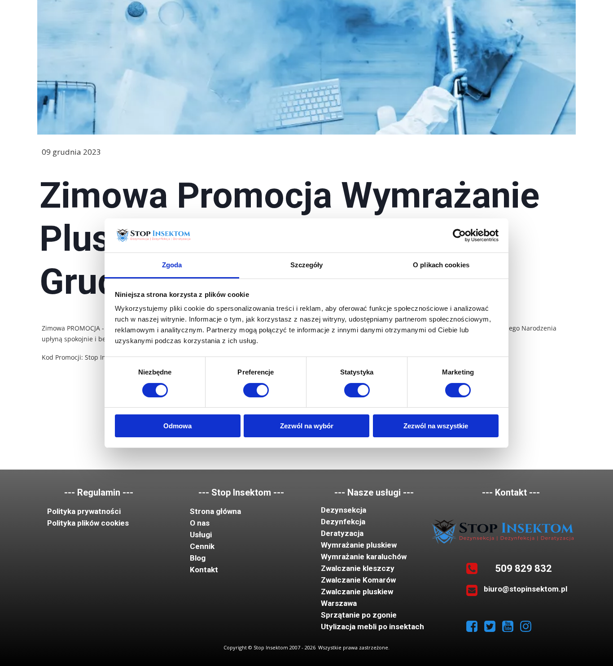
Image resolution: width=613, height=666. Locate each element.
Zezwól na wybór (306, 426)
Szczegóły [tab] (306, 265)
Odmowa (177, 426)
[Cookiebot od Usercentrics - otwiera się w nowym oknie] (459, 235)
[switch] (256, 390)
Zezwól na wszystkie (435, 426)
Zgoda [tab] (172, 265)
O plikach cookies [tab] (441, 265)
